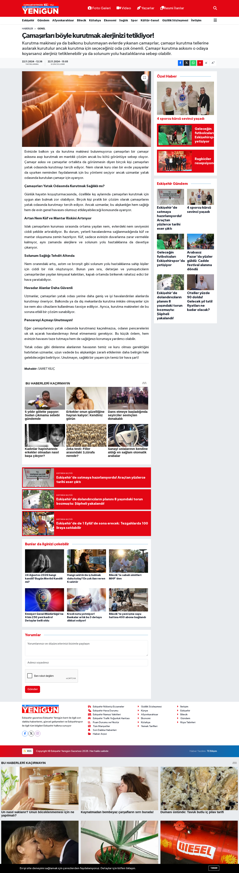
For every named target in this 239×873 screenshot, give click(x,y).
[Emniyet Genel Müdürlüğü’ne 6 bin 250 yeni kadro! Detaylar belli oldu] (44, 599)
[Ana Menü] (215, 20)
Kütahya (95, 20)
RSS (29, 751)
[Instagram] (37, 733)
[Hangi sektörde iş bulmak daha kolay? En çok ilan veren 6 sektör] (86, 560)
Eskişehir (28, 20)
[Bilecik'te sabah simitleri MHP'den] (128, 560)
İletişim (196, 20)
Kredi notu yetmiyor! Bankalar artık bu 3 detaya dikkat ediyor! (84, 617)
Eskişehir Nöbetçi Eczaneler (108, 706)
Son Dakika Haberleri (105, 730)
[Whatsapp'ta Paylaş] (193, 63)
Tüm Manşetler (101, 726)
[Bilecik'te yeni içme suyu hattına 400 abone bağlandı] (128, 599)
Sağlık (123, 20)
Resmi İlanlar (174, 8)
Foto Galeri (101, 8)
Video (126, 8)
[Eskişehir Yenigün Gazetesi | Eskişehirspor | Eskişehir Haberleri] (40, 8)
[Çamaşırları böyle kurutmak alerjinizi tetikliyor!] (86, 109)
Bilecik (81, 20)
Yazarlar (147, 8)
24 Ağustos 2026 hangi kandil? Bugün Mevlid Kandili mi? (43, 578)
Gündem (43, 20)
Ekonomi (110, 20)
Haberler (27, 28)
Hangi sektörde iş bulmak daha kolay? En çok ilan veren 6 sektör (86, 578)
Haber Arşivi (100, 734)
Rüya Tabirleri (187, 722)
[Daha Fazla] (200, 63)
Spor (134, 20)
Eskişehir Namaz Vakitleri (107, 714)
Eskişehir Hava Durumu (105, 710)
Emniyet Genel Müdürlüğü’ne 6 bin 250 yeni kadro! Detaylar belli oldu (44, 617)
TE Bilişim (212, 751)
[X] (31, 733)
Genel (41, 28)
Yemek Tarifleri (149, 726)
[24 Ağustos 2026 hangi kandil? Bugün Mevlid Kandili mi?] (44, 560)
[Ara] (215, 8)
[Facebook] (25, 733)
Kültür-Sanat (150, 20)
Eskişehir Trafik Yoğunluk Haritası (111, 718)
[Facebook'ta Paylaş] (180, 63)
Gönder (32, 689)
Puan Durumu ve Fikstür (106, 722)
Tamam (213, 868)
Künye (144, 710)
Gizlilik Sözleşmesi (175, 20)
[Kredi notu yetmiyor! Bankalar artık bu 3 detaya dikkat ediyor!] (86, 599)
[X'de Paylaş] (186, 63)
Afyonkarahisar (63, 20)
